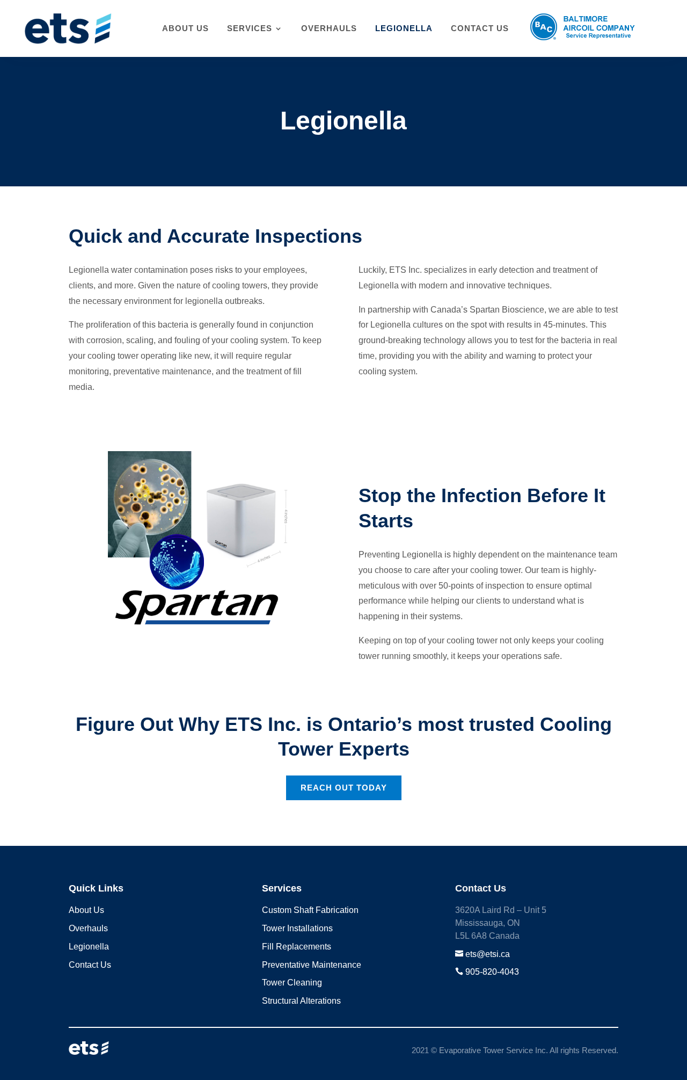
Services (249, 28)
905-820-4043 (492, 971)
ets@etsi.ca (487, 954)
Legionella (404, 28)
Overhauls (329, 28)
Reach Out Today (344, 787)
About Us (185, 28)
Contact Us (480, 28)
